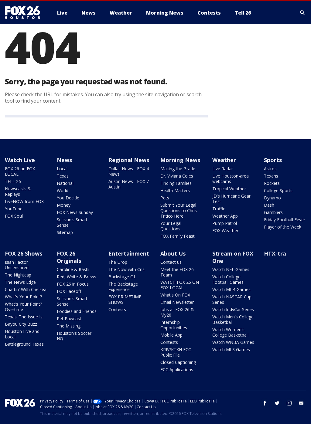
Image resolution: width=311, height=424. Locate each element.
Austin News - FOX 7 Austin (128, 184)
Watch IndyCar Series (233, 309)
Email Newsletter (177, 302)
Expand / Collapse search (302, 12)
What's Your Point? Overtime (23, 306)
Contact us (171, 262)
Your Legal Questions (170, 226)
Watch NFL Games (230, 269)
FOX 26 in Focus (73, 284)
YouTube (13, 209)
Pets (164, 198)
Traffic (218, 209)
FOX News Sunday (75, 212)
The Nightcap (18, 275)
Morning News (180, 160)
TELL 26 (13, 181)
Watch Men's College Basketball (233, 319)
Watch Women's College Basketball (230, 332)
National (65, 183)
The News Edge (20, 282)
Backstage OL (122, 277)
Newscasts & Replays (18, 191)
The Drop (117, 262)
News (64, 160)
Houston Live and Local (22, 334)
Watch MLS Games (231, 349)
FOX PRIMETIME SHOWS (124, 299)
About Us (173, 253)
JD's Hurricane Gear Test (231, 198)
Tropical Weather (229, 189)
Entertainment (128, 253)
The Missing (68, 326)
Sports (273, 160)
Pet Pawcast (69, 318)
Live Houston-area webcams (230, 178)
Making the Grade (177, 168)
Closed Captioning (178, 362)
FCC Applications (176, 369)
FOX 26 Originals (69, 257)
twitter (277, 403)
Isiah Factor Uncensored (17, 264)
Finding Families (176, 183)
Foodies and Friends (77, 311)
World (62, 190)
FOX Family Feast (177, 236)
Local (62, 168)
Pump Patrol (224, 223)
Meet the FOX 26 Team (177, 272)
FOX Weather (225, 230)
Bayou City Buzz (21, 324)
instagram (289, 403)
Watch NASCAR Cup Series (231, 299)
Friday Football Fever (284, 219)
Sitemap (65, 232)
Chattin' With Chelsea (25, 289)
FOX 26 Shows (23, 253)
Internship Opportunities (173, 325)
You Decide (68, 198)
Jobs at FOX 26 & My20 (177, 312)
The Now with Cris (126, 269)
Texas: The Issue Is (24, 317)
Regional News (128, 160)
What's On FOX (175, 295)
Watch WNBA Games (233, 342)
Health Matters (175, 190)
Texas (63, 176)
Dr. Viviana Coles (176, 176)
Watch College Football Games (228, 279)
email (301, 403)
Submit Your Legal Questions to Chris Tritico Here (178, 210)
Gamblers (273, 212)
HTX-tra (275, 253)
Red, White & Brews (76, 277)
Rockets (272, 183)
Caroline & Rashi (73, 269)
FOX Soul (14, 216)
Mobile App (171, 335)
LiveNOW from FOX (24, 201)
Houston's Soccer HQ (74, 335)
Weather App (225, 216)
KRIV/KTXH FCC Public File (175, 352)
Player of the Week (282, 227)
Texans (271, 176)
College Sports (278, 190)
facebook (265, 403)
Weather (224, 160)
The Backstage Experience (123, 286)
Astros (270, 168)
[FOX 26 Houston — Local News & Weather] (25, 12)
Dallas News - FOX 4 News (128, 171)
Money (63, 205)
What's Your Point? (23, 297)
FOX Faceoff (69, 291)
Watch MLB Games (231, 289)
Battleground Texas (24, 344)
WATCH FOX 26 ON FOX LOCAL (179, 284)
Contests (117, 309)
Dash (269, 205)
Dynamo (272, 198)
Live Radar (222, 168)
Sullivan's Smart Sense (72, 222)
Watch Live (20, 160)
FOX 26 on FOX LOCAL (20, 171)
